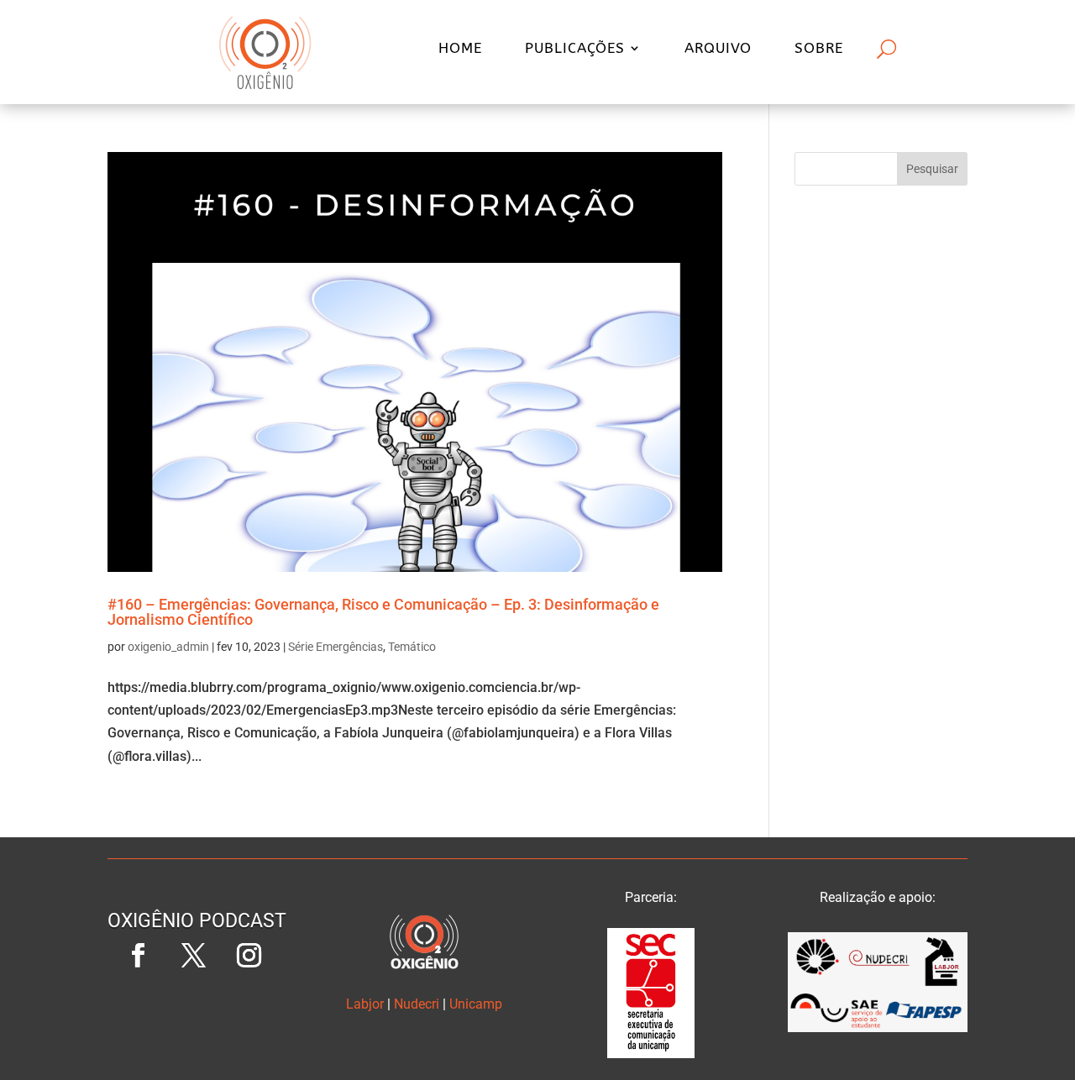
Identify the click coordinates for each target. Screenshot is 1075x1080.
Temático (412, 646)
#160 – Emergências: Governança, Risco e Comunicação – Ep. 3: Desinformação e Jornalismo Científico (383, 611)
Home (460, 49)
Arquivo (718, 49)
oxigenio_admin (168, 646)
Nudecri (416, 1004)
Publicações (575, 49)
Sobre (818, 49)
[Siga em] (197, 1011)
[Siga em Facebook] (138, 955)
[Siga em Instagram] (249, 955)
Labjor (365, 1004)
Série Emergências (335, 646)
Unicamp (475, 1004)
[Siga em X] (194, 955)
